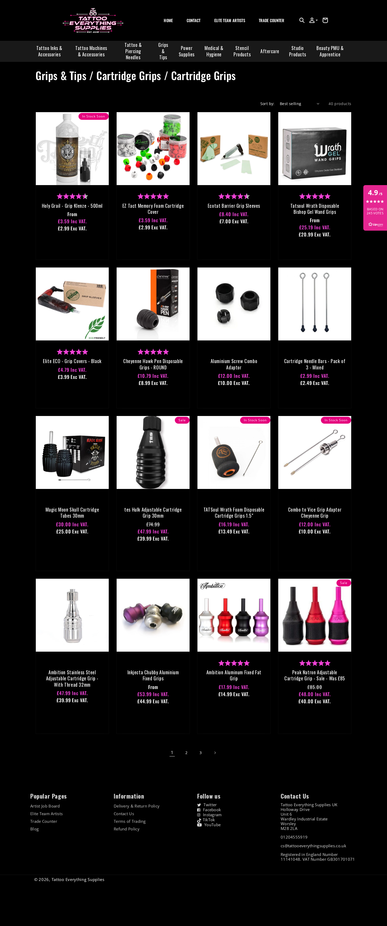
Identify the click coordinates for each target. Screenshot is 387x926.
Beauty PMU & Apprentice (330, 50)
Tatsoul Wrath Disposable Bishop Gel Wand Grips (314, 209)
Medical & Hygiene (214, 50)
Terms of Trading (130, 821)
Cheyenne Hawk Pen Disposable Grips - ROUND (153, 364)
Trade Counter (43, 821)
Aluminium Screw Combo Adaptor (234, 364)
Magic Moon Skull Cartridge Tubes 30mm (72, 513)
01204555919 (294, 837)
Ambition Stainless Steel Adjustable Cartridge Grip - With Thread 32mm (72, 678)
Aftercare (269, 51)
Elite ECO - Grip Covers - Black (72, 361)
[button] (302, 20)
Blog (34, 828)
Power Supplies (187, 50)
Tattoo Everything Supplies (78, 879)
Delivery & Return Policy (137, 806)
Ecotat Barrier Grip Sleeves (234, 206)
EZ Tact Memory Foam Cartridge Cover (153, 209)
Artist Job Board (45, 806)
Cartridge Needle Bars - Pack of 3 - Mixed (315, 364)
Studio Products (297, 50)
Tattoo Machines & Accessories (91, 50)
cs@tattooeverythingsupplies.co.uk (313, 845)
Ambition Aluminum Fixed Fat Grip (233, 675)
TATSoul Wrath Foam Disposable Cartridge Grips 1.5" (234, 513)
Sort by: (267, 103)
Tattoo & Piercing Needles (133, 51)
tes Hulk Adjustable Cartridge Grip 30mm (153, 513)
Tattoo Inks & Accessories (49, 50)
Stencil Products (242, 50)
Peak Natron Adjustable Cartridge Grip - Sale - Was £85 (314, 675)
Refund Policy (127, 828)
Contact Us (124, 813)
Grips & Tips (163, 51)
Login (263, 26)
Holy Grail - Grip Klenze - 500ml (72, 206)
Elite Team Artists (46, 813)
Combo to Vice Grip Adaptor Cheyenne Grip (315, 513)
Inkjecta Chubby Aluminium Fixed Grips (153, 675)
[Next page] (215, 753)
